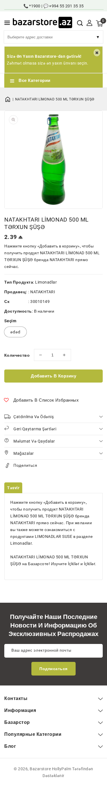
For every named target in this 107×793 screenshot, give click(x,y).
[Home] (9, 99)
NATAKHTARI (42, 292)
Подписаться (53, 668)
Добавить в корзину (53, 376)
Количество (17, 355)
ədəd (15, 332)
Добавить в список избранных (46, 400)
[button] (7, 24)
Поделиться (25, 465)
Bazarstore (40, 769)
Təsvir (13, 488)
